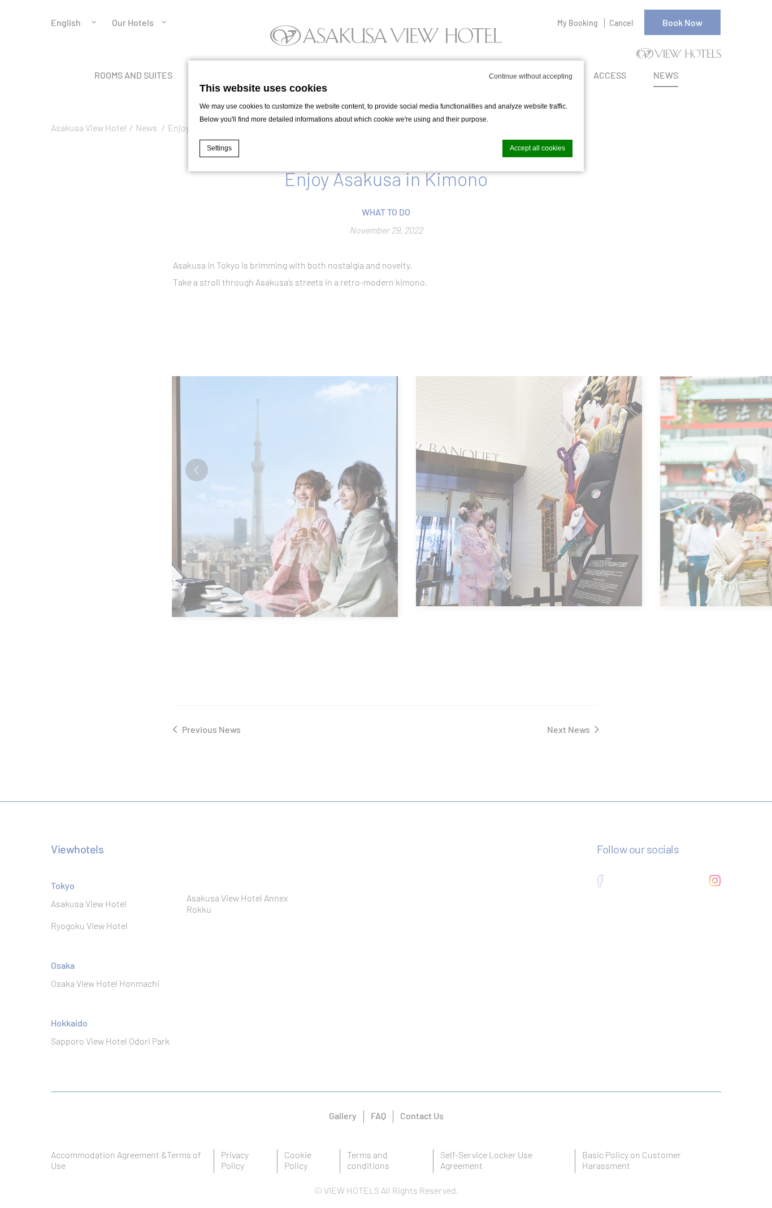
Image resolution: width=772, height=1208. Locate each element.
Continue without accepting (531, 76)
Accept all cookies (537, 148)
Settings (219, 148)
